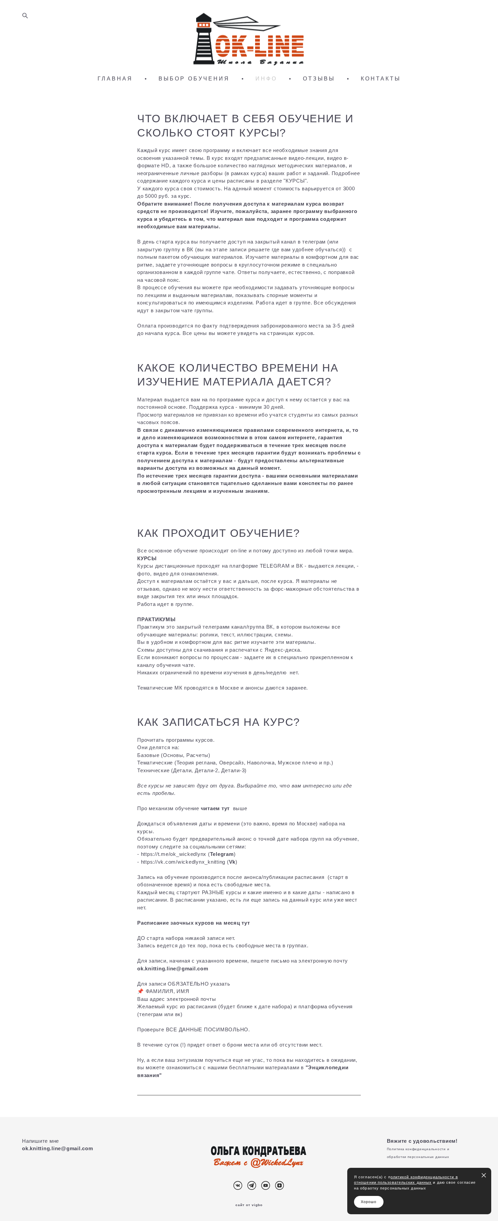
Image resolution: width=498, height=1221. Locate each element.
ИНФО (266, 79)
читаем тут (215, 808)
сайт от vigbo (249, 1205)
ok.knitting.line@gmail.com (57, 1148)
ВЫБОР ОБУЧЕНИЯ (194, 79)
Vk (232, 862)
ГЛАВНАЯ (115, 79)
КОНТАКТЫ (381, 79)
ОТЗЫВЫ (319, 79)
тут (246, 923)
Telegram (222, 854)
